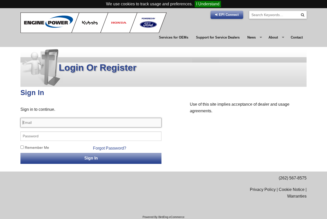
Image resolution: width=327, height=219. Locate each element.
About (273, 37)
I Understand (207, 4)
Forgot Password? (109, 148)
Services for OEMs (173, 37)
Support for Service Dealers (218, 37)
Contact (297, 37)
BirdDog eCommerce (171, 216)
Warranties (297, 196)
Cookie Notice (292, 189)
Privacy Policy (263, 189)
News (251, 37)
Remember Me (36, 147)
